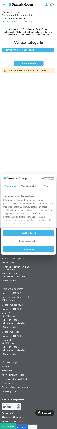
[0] (50, 5)
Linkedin (20, 418)
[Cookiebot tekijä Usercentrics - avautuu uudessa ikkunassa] (42, 178)
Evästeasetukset (27, 241)
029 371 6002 (12, 274)
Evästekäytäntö (9, 392)
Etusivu (6, 12)
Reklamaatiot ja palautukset (14, 379)
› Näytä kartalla (9, 281)
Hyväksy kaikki (28, 233)
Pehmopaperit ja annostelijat (17, 15)
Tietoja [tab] (47, 186)
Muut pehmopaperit (12, 18)
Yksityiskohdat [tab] (28, 186)
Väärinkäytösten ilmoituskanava (16, 422)
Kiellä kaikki (28, 249)
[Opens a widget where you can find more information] (44, 413)
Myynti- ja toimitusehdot (13, 375)
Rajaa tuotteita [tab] (29, 63)
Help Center (7, 383)
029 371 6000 (12, 320)
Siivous (18, 12)
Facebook (8, 418)
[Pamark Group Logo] (21, 4)
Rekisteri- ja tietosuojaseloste (15, 387)
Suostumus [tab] (10, 186)
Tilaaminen (7, 367)
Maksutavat (7, 371)
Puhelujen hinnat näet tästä (13, 277)
